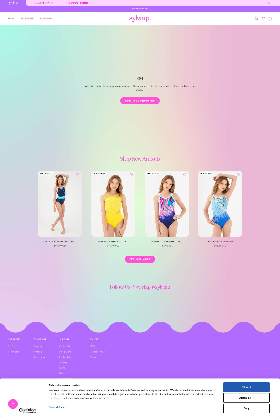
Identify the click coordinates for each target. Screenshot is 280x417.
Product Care (65, 357)
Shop (11, 18)
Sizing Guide (65, 352)
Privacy (93, 357)
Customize (245, 397)
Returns (62, 368)
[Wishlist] (263, 18)
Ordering (37, 352)
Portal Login (39, 357)
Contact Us (64, 346)
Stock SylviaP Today (140, 9)
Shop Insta (27, 18)
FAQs (61, 373)
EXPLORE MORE (139, 259)
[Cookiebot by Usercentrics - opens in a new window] (27, 410)
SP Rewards (13, 352)
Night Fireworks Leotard (60, 241)
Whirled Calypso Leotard (166, 241)
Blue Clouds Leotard (220, 241)
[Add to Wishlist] (78, 175)
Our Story (46, 18)
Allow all (246, 387)
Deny (246, 408)
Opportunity (39, 346)
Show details (56, 407)
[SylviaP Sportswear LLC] (140, 18)
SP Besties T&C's (97, 352)
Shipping (63, 362)
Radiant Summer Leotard (113, 241)
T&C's (92, 346)
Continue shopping (140, 100)
